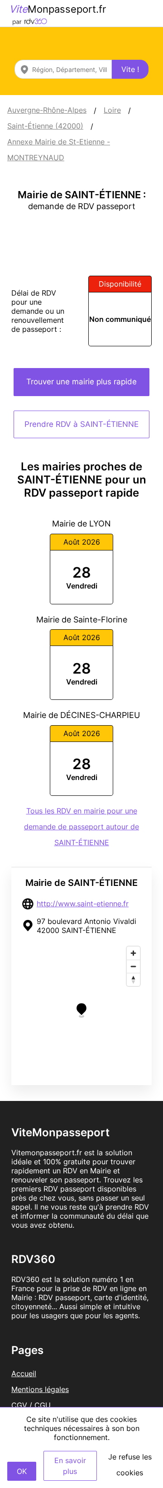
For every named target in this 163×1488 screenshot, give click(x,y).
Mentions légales (40, 1389)
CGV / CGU (31, 1405)
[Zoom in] (133, 953)
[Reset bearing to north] (133, 979)
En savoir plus (70, 1466)
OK (22, 1471)
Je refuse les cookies (130, 1464)
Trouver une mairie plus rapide (81, 381)
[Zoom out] (133, 966)
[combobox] (63, 69)
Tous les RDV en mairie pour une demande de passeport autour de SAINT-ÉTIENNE (81, 826)
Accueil (23, 1373)
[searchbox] (63, 69)
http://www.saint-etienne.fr (83, 903)
